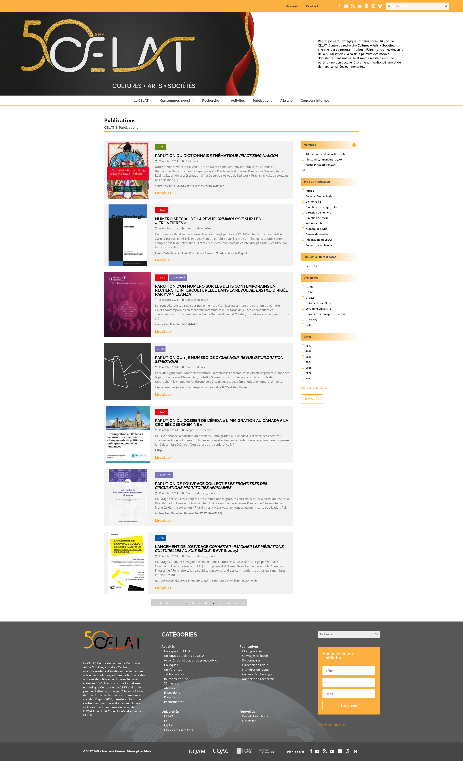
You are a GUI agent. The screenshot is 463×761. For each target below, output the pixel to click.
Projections (172, 697)
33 (236, 602)
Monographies (252, 651)
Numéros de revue (255, 669)
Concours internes (315, 100)
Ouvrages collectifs (255, 656)
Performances (174, 702)
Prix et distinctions (255, 716)
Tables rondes (174, 674)
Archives (312, 398)
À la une (286, 100)
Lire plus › (163, 193)
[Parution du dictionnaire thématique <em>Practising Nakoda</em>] (127, 170)
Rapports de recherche (258, 679)
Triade (147, 751)
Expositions (172, 692)
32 (228, 602)
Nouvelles (249, 721)
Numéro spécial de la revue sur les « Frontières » (208, 221)
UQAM (168, 725)
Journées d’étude (176, 679)
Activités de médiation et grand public (190, 660)
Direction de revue (255, 665)
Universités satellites (178, 730)
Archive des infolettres (331, 724)
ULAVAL (169, 716)
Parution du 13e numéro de (219, 359)
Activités (238, 100)
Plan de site (296, 751)
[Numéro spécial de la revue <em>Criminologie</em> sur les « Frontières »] (127, 235)
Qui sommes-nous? (175, 100)
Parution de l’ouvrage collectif (211, 485)
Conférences (173, 669)
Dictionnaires (251, 660)
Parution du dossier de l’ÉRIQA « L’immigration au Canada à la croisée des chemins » (221, 422)
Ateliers (169, 688)
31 (220, 602)
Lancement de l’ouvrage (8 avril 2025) (219, 548)
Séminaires (172, 683)
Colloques (171, 665)
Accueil (292, 6)
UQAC (168, 721)
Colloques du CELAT (178, 651)
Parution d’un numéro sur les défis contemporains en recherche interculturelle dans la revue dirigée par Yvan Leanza (221, 290)
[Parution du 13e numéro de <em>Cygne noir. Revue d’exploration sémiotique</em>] (127, 371)
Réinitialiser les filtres (314, 388)
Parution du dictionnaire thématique (216, 155)
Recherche (210, 100)
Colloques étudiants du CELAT (185, 656)
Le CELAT (141, 100)
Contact (312, 6)
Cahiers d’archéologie (257, 674)
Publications (262, 100)
